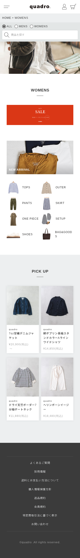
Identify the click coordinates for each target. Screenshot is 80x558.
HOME (6, 17)
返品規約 (40, 498)
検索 (6, 34)
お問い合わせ (40, 524)
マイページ (64, 6)
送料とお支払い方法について (40, 480)
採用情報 (40, 471)
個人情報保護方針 (40, 489)
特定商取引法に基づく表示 (40, 515)
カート (73, 6)
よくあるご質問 (40, 463)
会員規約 (40, 506)
